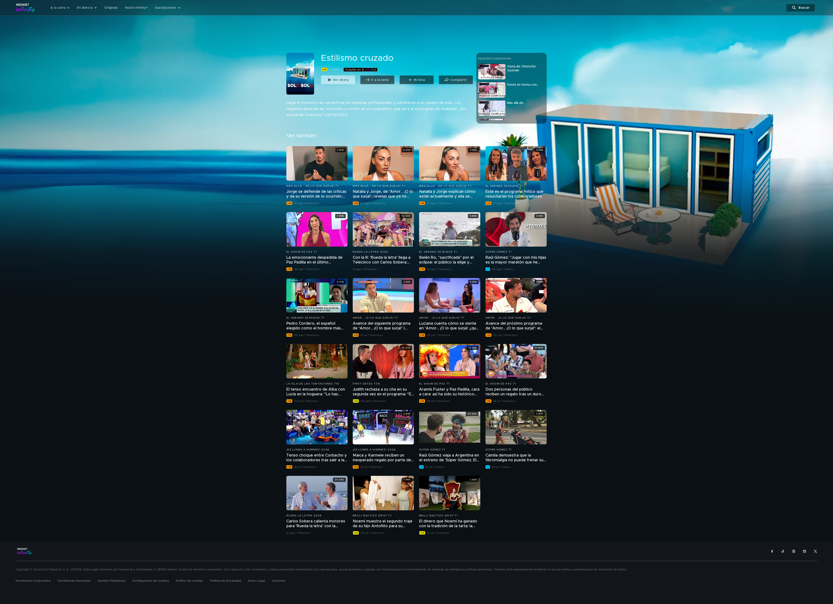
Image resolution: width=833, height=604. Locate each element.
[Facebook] (772, 551)
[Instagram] (805, 551)
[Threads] (794, 551)
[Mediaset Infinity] (25, 7)
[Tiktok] (783, 551)
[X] (815, 551)
